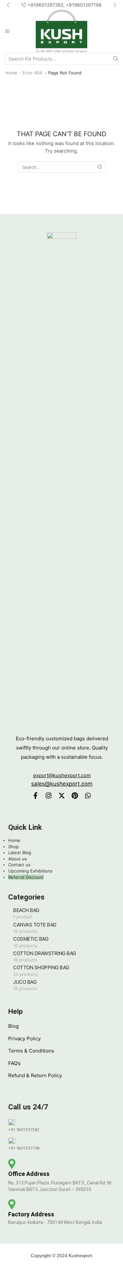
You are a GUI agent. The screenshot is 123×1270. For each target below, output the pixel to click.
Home (11, 72)
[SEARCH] (100, 167)
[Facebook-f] (35, 795)
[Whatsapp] (87, 795)
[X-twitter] (61, 795)
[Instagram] (48, 795)
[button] (8, 5)
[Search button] (115, 58)
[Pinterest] (74, 795)
